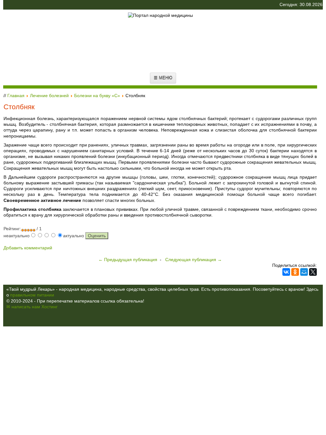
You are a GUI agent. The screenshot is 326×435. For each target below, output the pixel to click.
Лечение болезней (49, 95)
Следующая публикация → (193, 259)
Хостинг (49, 306)
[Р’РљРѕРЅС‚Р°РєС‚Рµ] (286, 272)
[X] (313, 272)
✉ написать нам (23, 306)
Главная (16, 95)
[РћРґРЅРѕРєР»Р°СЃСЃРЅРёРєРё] (295, 272)
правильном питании (32, 294)
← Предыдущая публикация (127, 259)
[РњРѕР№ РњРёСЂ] (304, 272)
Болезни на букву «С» (97, 95)
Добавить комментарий (28, 247)
